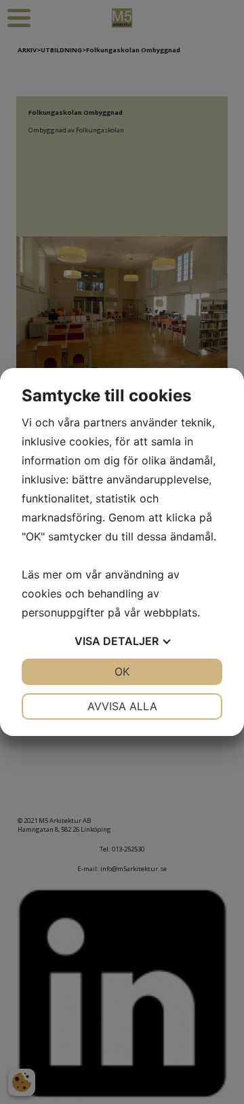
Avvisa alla (122, 706)
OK (122, 671)
